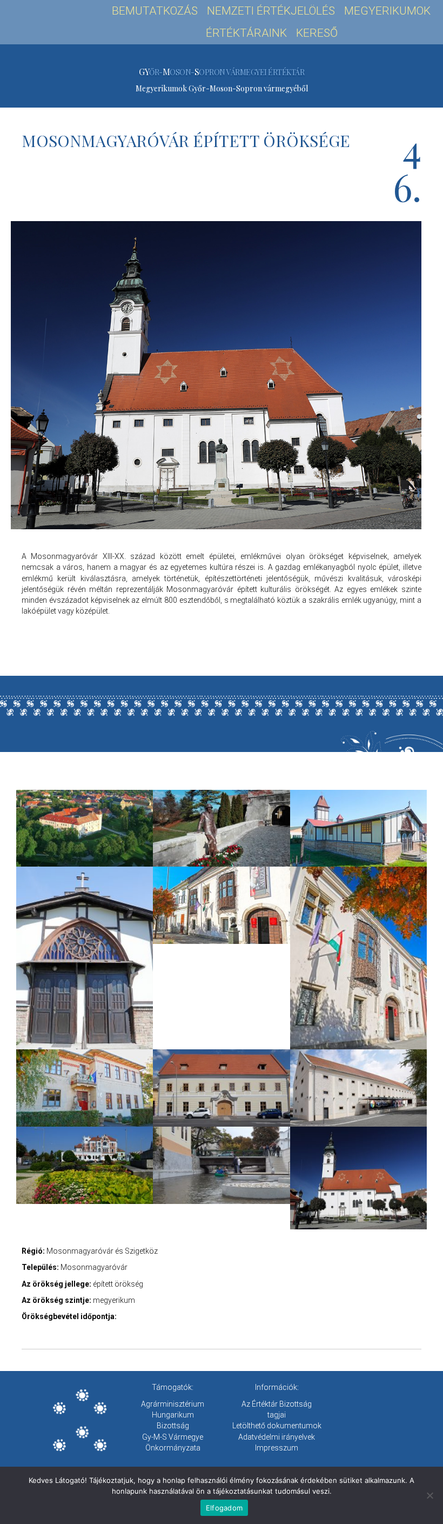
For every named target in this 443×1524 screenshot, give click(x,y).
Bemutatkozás (155, 10)
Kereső (317, 32)
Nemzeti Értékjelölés (271, 10)
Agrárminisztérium (172, 1404)
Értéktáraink (246, 32)
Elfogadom (224, 1507)
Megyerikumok (387, 10)
